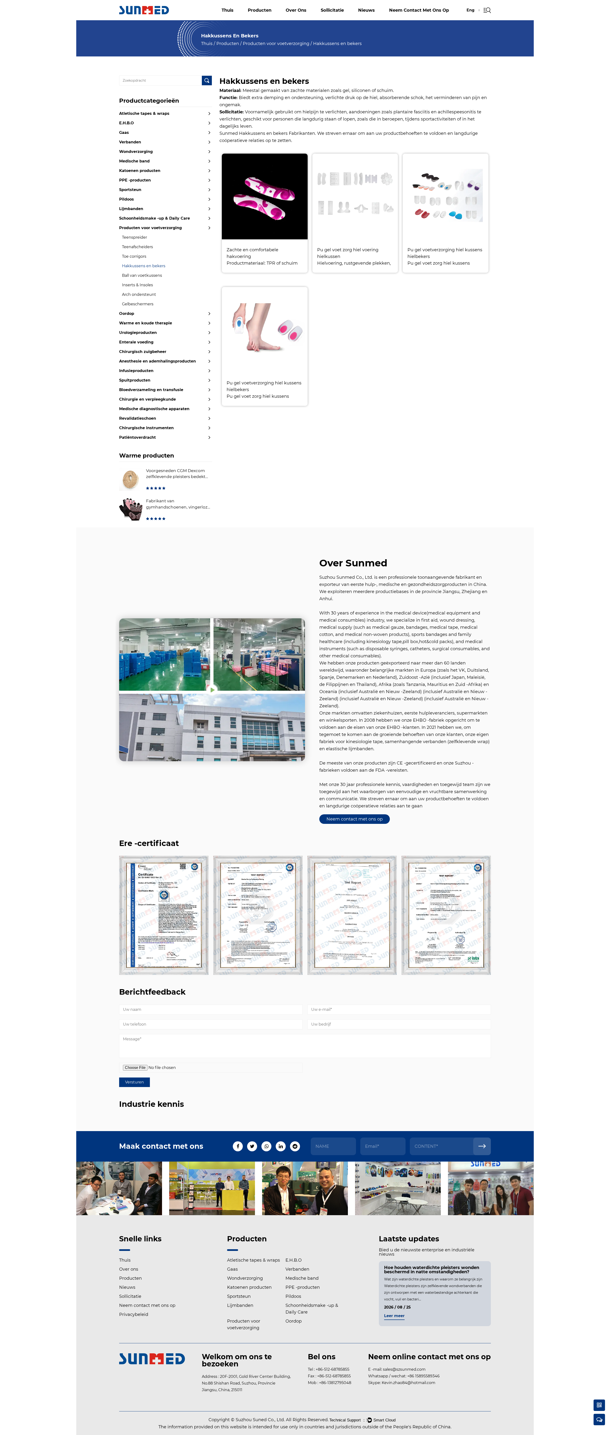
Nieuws (366, 10)
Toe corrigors (134, 256)
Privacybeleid (133, 1314)
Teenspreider (134, 237)
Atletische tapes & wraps (268, 19)
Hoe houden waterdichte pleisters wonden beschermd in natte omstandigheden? (399, 1269)
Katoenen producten (139, 170)
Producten (259, 10)
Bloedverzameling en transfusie (151, 390)
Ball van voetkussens (142, 275)
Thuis (228, 10)
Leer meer (474, 1316)
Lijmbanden (131, 208)
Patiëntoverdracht (137, 437)
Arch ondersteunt (139, 294)
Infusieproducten (136, 370)
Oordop (126, 313)
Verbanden (267, 17)
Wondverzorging (136, 151)
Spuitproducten (134, 380)
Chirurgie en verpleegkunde (147, 399)
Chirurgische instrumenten (146, 428)
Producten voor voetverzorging (276, 43)
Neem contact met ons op (419, 10)
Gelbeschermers (137, 304)
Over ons (296, 10)
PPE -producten (135, 180)
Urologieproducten (138, 332)
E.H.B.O (259, 18)
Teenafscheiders (137, 247)
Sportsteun (130, 189)
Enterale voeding (136, 342)
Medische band (134, 161)
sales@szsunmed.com (404, 1369)
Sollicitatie (332, 10)
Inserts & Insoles (137, 285)
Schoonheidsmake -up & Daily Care (154, 218)
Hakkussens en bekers (143, 266)
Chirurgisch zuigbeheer (142, 351)
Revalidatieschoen (137, 418)
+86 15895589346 (423, 1376)
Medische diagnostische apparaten (154, 409)
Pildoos (126, 199)
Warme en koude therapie (145, 323)
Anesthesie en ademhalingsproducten (157, 361)
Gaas (124, 132)
